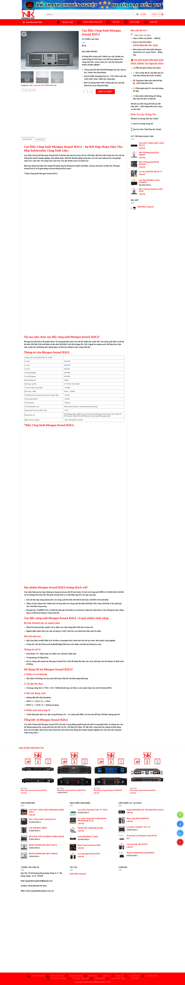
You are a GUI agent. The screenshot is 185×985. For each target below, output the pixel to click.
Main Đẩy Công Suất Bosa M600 (143, 790)
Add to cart (105, 91)
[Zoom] (24, 67)
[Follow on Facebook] (23, 90)
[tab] (27, 139)
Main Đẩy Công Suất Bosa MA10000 (71, 790)
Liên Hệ (142, 148)
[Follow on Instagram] (26, 90)
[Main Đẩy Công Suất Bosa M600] (147, 769)
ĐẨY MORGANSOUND (49, 85)
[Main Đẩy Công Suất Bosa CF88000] (111, 769)
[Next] (75, 50)
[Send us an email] (34, 90)
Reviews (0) (40, 139)
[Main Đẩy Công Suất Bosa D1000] (38, 769)
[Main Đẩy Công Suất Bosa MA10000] (74, 769)
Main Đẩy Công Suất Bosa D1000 (34, 790)
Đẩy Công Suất (35, 85)
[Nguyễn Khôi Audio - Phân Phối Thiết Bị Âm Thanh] (31, 14)
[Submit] (137, 14)
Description (27, 139)
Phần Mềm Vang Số (145, 207)
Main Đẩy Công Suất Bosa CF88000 (108, 790)
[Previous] (25, 50)
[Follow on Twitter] (30, 90)
